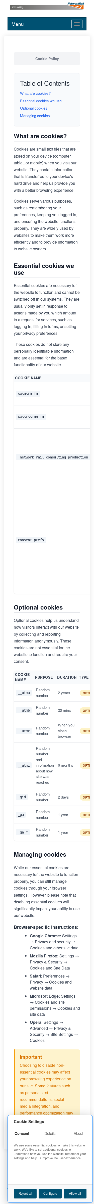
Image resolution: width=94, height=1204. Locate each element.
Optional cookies (33, 108)
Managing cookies (35, 115)
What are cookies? (35, 93)
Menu (18, 23)
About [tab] (78, 1133)
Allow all (75, 1193)
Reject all (25, 1193)
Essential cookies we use (41, 100)
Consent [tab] (22, 1133)
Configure (50, 1193)
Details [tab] (50, 1133)
